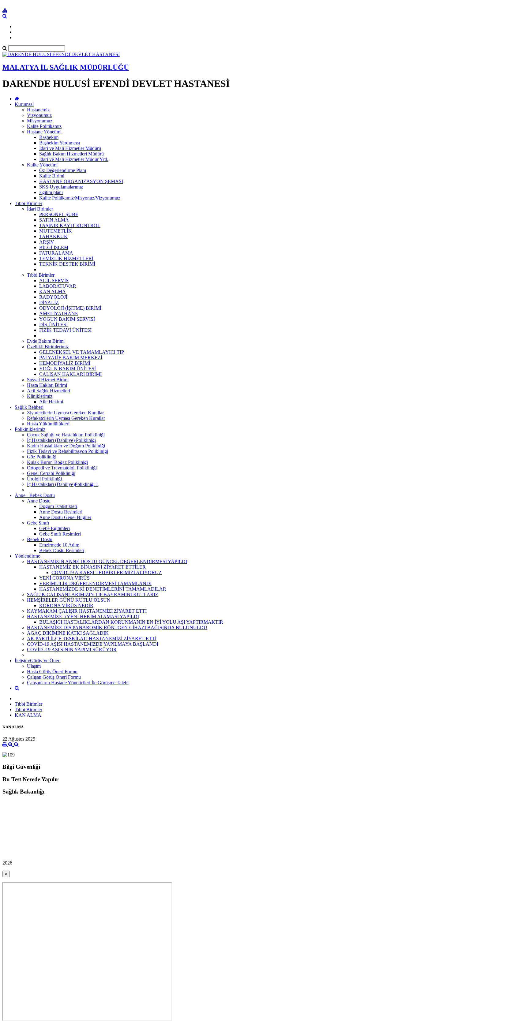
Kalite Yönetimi (42, 164)
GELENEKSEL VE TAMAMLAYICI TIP (81, 352)
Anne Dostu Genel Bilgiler (65, 517)
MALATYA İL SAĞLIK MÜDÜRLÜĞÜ (65, 67)
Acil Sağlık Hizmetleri (48, 390)
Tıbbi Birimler (28, 203)
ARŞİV (46, 242)
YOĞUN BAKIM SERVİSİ (67, 319)
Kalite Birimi (51, 175)
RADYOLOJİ (53, 297)
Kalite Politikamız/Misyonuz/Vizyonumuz (79, 197)
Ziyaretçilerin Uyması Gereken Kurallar (65, 412)
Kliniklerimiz (39, 396)
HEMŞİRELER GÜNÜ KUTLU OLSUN (69, 600)
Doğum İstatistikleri (58, 506)
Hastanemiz (38, 109)
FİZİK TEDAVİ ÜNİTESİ (65, 330)
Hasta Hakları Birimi (47, 385)
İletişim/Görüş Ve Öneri (38, 660)
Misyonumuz (39, 120)
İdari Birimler (40, 208)
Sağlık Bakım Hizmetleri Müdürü (71, 153)
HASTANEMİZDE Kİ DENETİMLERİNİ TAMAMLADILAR (102, 589)
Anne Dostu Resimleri (60, 511)
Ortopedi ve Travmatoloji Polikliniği (62, 467)
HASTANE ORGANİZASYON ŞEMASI (81, 181)
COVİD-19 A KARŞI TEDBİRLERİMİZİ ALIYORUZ (106, 572)
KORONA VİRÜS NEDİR (66, 605)
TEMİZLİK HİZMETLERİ (66, 258)
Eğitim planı (51, 192)
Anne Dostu (39, 500)
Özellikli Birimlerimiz (48, 346)
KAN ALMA (52, 291)
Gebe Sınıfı (38, 522)
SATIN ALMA (54, 219)
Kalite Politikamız (44, 126)
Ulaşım (34, 666)
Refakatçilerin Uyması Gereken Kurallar (66, 418)
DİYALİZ (49, 302)
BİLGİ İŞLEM (53, 247)
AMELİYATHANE (58, 313)
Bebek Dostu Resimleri (61, 550)
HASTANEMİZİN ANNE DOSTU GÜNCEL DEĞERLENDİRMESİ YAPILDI (107, 561)
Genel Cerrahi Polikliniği (51, 473)
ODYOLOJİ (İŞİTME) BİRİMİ (70, 308)
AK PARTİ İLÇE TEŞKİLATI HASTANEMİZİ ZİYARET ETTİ (91, 638)
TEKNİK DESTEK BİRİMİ (67, 264)
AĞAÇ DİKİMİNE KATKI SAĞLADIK (68, 633)
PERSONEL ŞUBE (58, 214)
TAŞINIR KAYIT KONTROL (69, 225)
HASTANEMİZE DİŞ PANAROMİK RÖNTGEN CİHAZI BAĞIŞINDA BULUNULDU (117, 627)
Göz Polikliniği (41, 456)
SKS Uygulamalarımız (61, 186)
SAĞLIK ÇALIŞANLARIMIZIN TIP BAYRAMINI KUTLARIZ (92, 594)
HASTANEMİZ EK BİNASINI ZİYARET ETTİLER (92, 567)
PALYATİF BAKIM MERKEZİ (70, 357)
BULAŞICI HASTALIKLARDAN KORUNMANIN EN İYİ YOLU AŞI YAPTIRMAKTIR (131, 622)
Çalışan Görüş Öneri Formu (54, 677)
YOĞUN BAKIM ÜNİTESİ (67, 368)
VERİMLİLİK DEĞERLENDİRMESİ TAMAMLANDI (95, 583)
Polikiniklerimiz (30, 429)
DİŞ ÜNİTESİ (53, 324)
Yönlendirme (27, 555)
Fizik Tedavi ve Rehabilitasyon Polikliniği (67, 451)
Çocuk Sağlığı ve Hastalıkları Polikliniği (66, 434)
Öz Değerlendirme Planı (62, 170)
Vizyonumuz (39, 115)
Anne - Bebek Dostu (35, 495)
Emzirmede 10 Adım (59, 544)
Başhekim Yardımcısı (59, 142)
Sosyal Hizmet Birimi (48, 379)
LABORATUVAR (57, 286)
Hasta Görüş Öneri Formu (52, 671)
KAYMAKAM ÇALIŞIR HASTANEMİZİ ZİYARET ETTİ (87, 611)
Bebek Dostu (39, 539)
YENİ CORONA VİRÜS (64, 578)
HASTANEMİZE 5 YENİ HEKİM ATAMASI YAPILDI (83, 616)
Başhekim (48, 137)
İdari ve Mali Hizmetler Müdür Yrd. (73, 159)
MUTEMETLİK (55, 230)
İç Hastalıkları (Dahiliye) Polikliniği (61, 440)
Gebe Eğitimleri (54, 528)
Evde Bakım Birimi (46, 341)
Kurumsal (24, 104)
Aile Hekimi (51, 401)
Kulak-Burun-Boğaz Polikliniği (57, 462)
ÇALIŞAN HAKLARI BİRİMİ (70, 374)
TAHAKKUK (53, 236)
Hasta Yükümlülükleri (48, 423)
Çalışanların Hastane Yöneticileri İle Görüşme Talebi (78, 682)
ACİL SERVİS (54, 280)
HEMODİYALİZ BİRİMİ (64, 363)
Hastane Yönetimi (44, 131)
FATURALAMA (56, 253)
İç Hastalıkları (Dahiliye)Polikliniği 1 (62, 484)
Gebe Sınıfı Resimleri (60, 533)
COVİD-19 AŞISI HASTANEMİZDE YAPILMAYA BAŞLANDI (92, 644)
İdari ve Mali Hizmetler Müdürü (70, 148)
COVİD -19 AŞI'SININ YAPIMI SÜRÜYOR (72, 649)
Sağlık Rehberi (29, 407)
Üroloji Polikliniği (44, 478)
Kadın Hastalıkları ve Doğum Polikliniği (66, 445)
